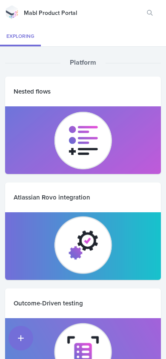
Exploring (20, 36)
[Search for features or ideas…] (150, 13)
